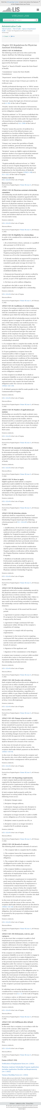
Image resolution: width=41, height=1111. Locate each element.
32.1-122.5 (5, 174)
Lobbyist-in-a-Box (20, 1103)
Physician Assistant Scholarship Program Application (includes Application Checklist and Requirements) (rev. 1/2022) (20, 1069)
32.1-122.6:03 (6, 180)
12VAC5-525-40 (7, 907)
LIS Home (12, 1103)
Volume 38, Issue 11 (25, 185)
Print (13, 36)
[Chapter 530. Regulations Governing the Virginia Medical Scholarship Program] (9, 36)
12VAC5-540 (27, 172)
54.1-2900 (21, 123)
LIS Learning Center (13, 2)
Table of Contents (6, 29)
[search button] (36, 20)
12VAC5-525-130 (8, 386)
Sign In (23, 1108)
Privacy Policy (29, 1103)
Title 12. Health (17, 29)
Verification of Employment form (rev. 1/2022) (18, 1063)
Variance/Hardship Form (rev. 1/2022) (15, 1075)
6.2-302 (7, 103)
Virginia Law (20, 15)
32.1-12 (19, 994)
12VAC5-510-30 (7, 752)
